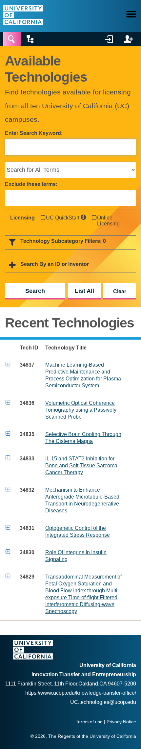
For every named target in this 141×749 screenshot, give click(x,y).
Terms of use (89, 721)
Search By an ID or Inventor (54, 264)
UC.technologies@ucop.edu (103, 702)
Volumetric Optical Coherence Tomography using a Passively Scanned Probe (80, 410)
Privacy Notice (121, 721)
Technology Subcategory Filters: (63, 241)
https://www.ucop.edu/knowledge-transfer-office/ (80, 693)
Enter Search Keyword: (34, 133)
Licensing (22, 217)
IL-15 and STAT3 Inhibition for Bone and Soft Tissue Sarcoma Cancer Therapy (81, 465)
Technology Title (66, 347)
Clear (119, 291)
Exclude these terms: (31, 184)
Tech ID (29, 347)
